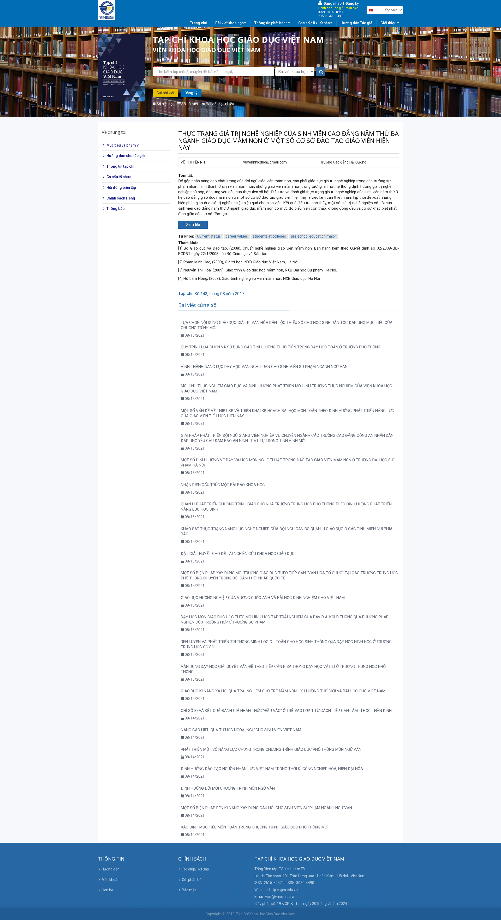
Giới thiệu (388, 23)
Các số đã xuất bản (314, 23)
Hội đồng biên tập (121, 187)
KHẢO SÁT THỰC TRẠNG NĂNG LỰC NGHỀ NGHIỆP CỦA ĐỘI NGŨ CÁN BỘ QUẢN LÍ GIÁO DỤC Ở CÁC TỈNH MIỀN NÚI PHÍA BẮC (286, 531)
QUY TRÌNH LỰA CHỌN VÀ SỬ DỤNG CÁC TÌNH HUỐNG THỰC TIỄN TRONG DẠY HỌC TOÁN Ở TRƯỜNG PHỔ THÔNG (280, 347)
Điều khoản (111, 879)
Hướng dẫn (111, 869)
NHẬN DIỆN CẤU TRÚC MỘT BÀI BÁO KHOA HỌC (223, 484)
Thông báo (115, 209)
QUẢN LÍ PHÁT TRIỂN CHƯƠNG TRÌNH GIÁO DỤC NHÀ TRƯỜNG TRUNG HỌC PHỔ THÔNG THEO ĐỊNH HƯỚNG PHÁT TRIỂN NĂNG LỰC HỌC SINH (286, 507)
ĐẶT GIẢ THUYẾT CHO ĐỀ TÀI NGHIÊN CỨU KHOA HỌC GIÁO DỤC (238, 553)
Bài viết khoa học (229, 23)
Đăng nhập (332, 3)
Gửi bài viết (165, 93)
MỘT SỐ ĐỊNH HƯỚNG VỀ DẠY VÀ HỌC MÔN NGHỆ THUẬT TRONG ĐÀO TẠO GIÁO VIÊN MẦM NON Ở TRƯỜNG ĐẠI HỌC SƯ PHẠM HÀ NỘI (287, 463)
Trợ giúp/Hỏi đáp (195, 869)
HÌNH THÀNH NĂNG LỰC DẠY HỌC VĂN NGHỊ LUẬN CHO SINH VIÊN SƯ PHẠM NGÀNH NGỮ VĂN (264, 366)
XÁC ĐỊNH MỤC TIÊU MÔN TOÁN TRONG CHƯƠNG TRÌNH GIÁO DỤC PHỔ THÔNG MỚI (254, 827)
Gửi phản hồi (192, 879)
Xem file (193, 224)
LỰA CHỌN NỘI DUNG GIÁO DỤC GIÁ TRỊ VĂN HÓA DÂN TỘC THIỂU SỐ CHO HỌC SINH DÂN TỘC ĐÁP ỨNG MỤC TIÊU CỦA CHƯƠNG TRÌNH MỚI (286, 325)
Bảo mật (189, 890)
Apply (320, 71)
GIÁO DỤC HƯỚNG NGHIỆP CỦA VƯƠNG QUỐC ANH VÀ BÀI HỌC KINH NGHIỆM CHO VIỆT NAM (263, 597)
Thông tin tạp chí (120, 166)
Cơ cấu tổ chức (118, 177)
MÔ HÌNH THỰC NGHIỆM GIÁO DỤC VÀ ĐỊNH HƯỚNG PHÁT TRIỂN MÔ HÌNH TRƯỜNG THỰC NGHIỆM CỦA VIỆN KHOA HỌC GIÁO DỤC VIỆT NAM (286, 389)
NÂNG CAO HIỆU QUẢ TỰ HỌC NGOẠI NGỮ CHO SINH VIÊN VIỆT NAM (241, 730)
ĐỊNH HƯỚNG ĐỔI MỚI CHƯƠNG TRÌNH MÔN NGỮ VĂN (228, 788)
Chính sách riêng (120, 198)
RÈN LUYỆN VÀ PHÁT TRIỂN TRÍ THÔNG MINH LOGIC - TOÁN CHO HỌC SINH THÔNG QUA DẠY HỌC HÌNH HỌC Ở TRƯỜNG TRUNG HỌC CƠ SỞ (286, 644)
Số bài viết (189, 104)
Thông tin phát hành (271, 23)
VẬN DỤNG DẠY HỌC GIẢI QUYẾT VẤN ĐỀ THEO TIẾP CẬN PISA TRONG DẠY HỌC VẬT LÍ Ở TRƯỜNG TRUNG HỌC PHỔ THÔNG (283, 669)
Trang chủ (198, 23)
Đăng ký (352, 3)
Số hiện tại (165, 104)
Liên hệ (107, 890)
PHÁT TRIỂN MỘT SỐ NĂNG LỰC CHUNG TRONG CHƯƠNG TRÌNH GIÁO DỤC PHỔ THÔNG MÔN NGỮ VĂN (271, 749)
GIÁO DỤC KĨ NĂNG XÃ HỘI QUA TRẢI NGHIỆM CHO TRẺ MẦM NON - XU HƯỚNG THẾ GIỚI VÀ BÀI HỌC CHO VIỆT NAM (283, 691)
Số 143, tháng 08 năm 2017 (219, 293)
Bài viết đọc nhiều (219, 104)
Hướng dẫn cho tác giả (125, 156)
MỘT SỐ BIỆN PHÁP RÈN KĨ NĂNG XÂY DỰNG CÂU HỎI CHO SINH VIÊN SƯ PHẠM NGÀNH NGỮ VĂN (266, 808)
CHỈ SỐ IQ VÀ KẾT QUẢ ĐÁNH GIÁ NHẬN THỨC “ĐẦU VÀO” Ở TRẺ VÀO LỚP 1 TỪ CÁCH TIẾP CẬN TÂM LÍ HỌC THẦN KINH (286, 710)
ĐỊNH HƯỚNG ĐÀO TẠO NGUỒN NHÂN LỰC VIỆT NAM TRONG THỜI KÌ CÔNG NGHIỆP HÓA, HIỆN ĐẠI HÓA (272, 768)
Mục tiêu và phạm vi (123, 145)
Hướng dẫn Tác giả (356, 23)
